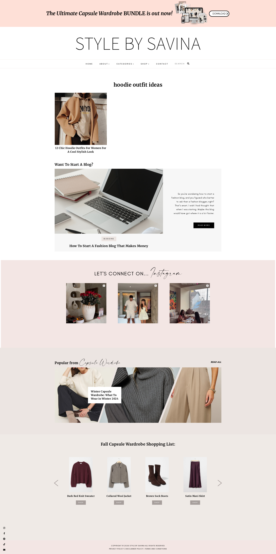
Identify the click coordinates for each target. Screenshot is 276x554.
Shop (81, 502)
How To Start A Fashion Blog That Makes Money (108, 246)
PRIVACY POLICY (116, 549)
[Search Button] (188, 63)
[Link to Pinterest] (4, 539)
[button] (86, 303)
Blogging (109, 239)
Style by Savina (138, 43)
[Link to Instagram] (4, 528)
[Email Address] (4, 550)
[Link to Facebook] (4, 533)
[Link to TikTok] (4, 544)
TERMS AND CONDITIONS (156, 549)
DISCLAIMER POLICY (134, 549)
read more (204, 225)
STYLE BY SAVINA (137, 546)
